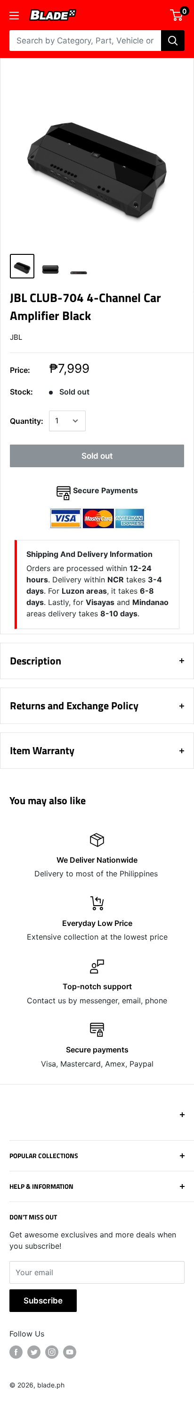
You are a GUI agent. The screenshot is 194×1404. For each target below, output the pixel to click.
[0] (177, 15)
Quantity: (26, 421)
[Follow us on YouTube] (69, 1352)
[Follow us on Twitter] (33, 1352)
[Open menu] (14, 15)
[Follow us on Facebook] (16, 1352)
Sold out (97, 456)
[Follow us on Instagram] (51, 1352)
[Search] (173, 40)
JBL (16, 337)
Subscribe (43, 1300)
